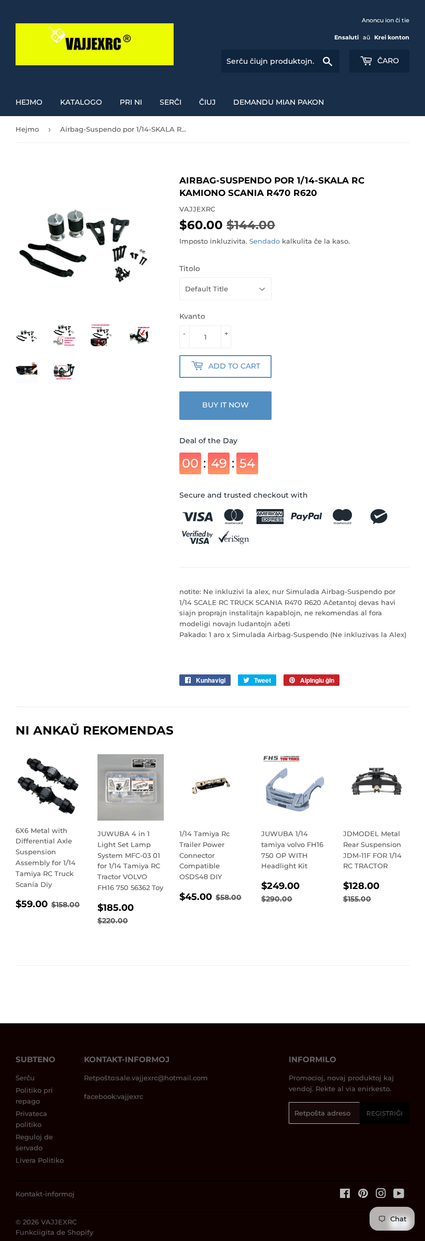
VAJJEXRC (59, 1222)
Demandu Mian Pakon (278, 102)
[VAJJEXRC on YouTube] (398, 1195)
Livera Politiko (40, 1160)
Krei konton (391, 37)
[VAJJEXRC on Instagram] (381, 1195)
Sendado (264, 241)
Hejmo (29, 102)
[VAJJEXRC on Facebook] (344, 1195)
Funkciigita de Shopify (54, 1232)
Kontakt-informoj (45, 1194)
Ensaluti (346, 37)
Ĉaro (387, 60)
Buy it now (225, 405)
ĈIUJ (207, 102)
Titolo (189, 268)
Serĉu (25, 1078)
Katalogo (81, 102)
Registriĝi (384, 1113)
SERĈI (170, 102)
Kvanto (192, 316)
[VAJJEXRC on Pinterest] (363, 1195)
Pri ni (131, 102)
